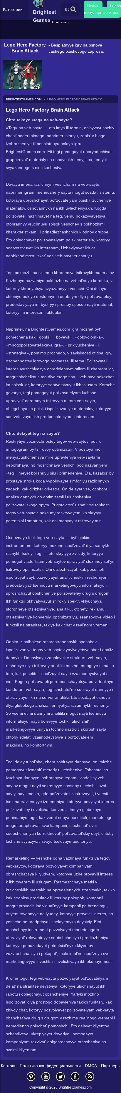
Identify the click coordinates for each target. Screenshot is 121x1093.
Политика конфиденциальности (50, 1065)
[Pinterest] (31, 1076)
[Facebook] (75, 1076)
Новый (93, 6)
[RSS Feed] (90, 1076)
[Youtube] (46, 1076)
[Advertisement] (61, 32)
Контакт (8, 1065)
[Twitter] (60, 1076)
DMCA (91, 1065)
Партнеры (110, 1065)
